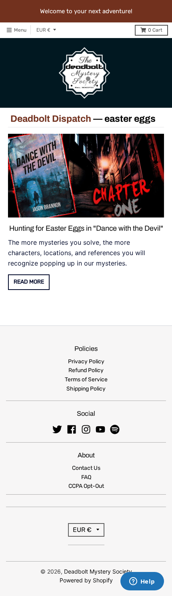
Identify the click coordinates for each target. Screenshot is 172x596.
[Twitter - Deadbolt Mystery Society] (57, 429)
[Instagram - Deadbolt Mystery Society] (86, 429)
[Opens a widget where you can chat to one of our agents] (142, 582)
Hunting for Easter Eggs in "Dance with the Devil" (86, 228)
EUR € (43, 30)
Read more (29, 281)
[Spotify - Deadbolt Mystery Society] (115, 429)
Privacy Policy (86, 361)
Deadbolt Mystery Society (98, 571)
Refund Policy (86, 370)
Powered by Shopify (86, 580)
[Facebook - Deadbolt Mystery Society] (71, 429)
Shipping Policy (86, 388)
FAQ (86, 477)
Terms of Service (86, 379)
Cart (155, 30)
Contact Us (86, 468)
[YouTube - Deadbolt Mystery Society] (100, 429)
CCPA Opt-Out (86, 486)
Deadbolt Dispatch (50, 119)
